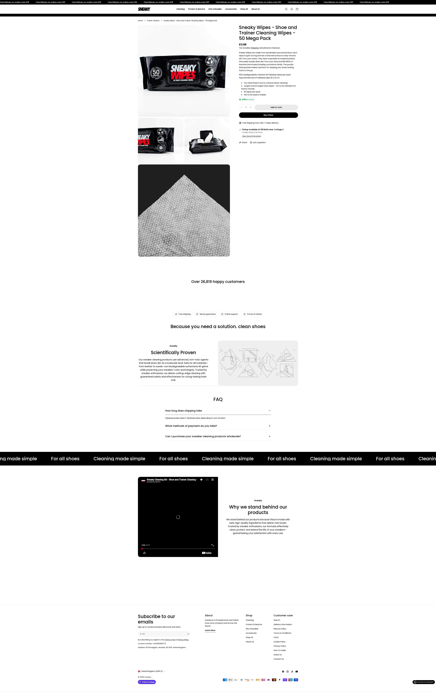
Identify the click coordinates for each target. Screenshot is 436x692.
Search (277, 620)
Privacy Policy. (183, 640)
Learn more (210, 630)
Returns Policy (280, 628)
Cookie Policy (279, 641)
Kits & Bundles (252, 628)
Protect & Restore (254, 624)
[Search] (286, 9)
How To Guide (280, 650)
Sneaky (148, 677)
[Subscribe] (188, 634)
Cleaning (250, 620)
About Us (250, 641)
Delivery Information (283, 624)
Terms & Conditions (282, 633)
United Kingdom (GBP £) (152, 671)
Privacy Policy (280, 646)
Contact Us (279, 659)
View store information (251, 136)
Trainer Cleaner (153, 20)
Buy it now (268, 115)
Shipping (255, 48)
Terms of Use (170, 640)
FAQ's (276, 637)
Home (140, 20)
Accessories (251, 633)
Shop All (249, 637)
